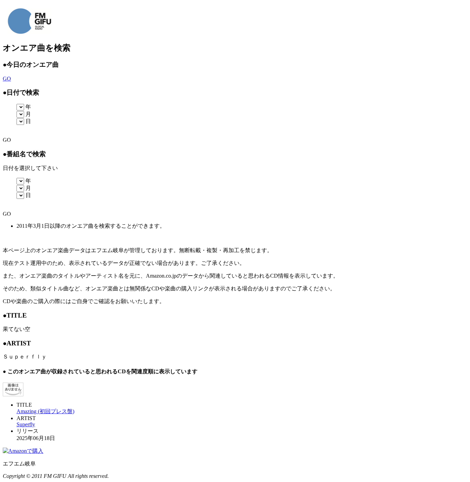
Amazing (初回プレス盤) (45, 411)
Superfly (26, 424)
